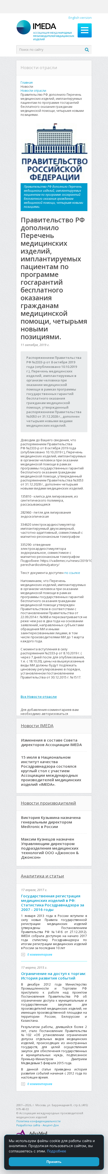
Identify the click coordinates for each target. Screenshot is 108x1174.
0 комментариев (39, 954)
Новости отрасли (33, 90)
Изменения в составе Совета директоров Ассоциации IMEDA (51, 742)
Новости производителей (48, 803)
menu (85, 30)
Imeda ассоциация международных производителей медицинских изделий (45, 30)
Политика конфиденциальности (38, 1121)
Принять (54, 1162)
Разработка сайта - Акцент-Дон (37, 1125)
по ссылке (72, 572)
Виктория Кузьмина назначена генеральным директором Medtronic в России (51, 822)
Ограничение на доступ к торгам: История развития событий (53, 976)
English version (80, 18)
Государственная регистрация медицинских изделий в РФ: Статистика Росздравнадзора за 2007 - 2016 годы (52, 902)
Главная (27, 82)
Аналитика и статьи (42, 876)
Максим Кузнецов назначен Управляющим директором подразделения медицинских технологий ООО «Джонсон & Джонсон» (50, 848)
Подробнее (56, 1151)
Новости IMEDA (37, 725)
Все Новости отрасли (39, 697)
